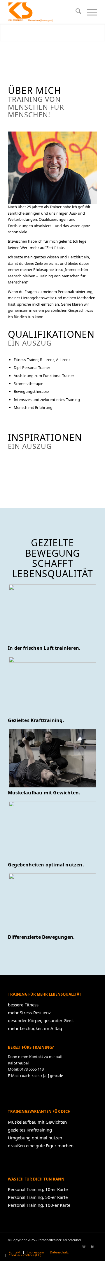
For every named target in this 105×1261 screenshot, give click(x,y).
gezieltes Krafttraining (30, 1130)
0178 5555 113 (32, 1069)
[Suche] (75, 12)
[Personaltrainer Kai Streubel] (43, 12)
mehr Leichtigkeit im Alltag (35, 1028)
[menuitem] (75, 12)
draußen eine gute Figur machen (41, 1145)
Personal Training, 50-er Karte (38, 1197)
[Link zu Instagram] (84, 1246)
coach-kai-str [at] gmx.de (41, 1075)
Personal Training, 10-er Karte (38, 1189)
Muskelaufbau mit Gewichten (37, 1122)
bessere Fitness (23, 1005)
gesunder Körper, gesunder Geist (41, 1020)
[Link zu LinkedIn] (92, 1246)
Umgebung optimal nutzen (35, 1138)
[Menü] (89, 12)
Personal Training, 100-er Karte (39, 1205)
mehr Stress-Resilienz (29, 1012)
